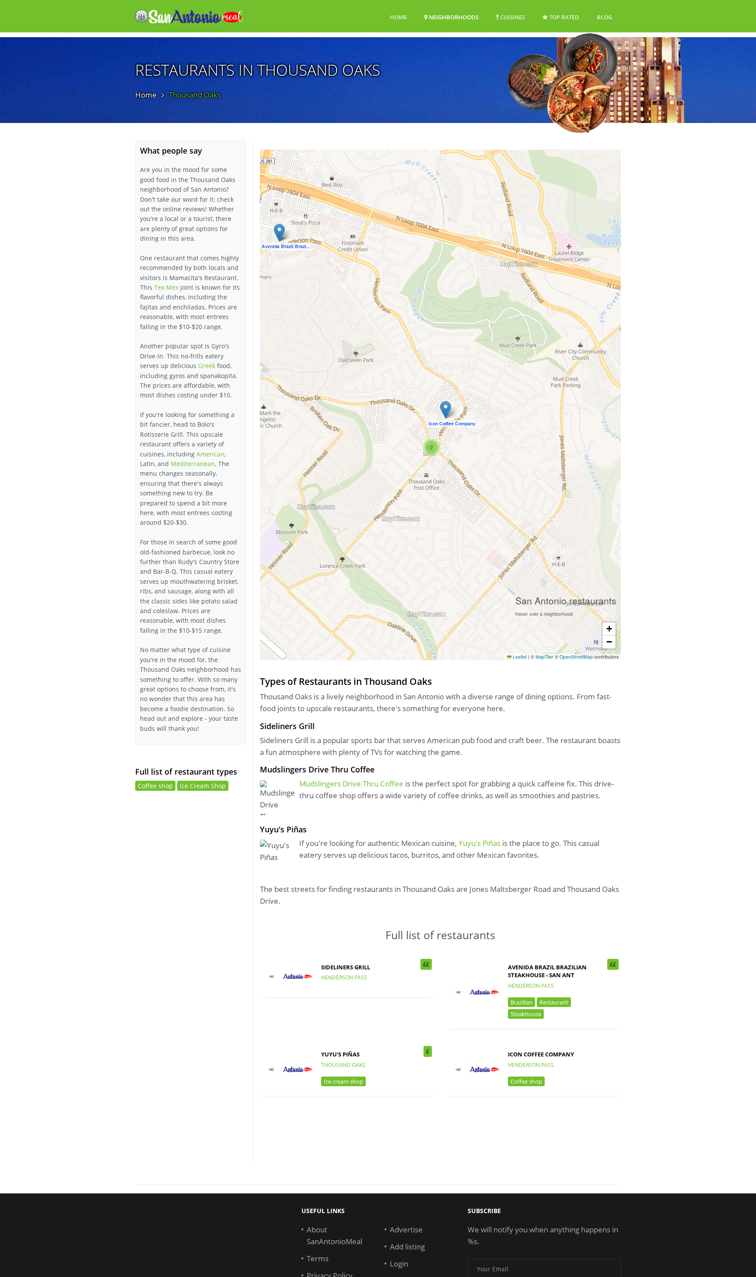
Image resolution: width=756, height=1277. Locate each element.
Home (398, 17)
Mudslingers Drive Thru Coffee (351, 784)
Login (399, 1264)
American (210, 454)
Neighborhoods (453, 17)
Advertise (406, 1229)
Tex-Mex (166, 287)
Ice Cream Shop (203, 786)
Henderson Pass (344, 977)
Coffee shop (526, 1081)
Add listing (407, 1247)
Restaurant (553, 1002)
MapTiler (544, 656)
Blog (604, 17)
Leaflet (519, 656)
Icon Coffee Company (541, 1054)
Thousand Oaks (343, 1065)
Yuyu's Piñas (479, 843)
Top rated (563, 17)
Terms (318, 1258)
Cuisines (512, 17)
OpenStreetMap (576, 656)
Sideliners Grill (345, 967)
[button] (279, 233)
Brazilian (521, 1002)
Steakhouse (526, 1014)
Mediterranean (193, 464)
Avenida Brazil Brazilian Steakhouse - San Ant (547, 971)
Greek (206, 365)
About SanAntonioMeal (334, 1235)
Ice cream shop (343, 1081)
